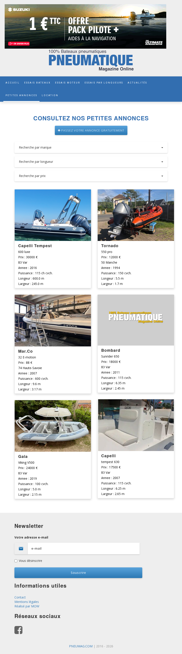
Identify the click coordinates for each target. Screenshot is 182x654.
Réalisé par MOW (26, 606)
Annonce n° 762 (136, 403)
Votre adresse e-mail (31, 537)
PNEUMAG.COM (81, 646)
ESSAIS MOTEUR (67, 83)
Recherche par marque (35, 147)
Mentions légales (26, 602)
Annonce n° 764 (136, 193)
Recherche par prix (32, 176)
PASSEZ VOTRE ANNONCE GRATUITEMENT (92, 130)
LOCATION (50, 95)
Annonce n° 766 (53, 298)
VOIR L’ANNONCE (53, 215)
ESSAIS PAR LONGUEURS (104, 83)
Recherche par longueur (36, 161)
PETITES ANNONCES (21, 95)
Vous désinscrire (30, 561)
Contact (20, 597)
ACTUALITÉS (137, 83)
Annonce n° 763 (136, 298)
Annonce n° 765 (53, 404)
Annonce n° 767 (53, 193)
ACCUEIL (13, 83)
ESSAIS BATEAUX (37, 83)
